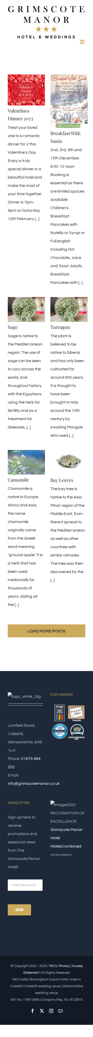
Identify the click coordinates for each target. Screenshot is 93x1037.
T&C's (53, 966)
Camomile (18, 480)
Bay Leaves (61, 480)
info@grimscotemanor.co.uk (34, 783)
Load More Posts (46, 631)
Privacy (64, 966)
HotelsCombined (65, 846)
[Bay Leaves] (69, 462)
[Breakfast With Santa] (69, 101)
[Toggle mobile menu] (82, 42)
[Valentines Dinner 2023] (26, 90)
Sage (13, 327)
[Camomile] (26, 462)
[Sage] (26, 309)
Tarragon (60, 327)
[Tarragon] (69, 309)
